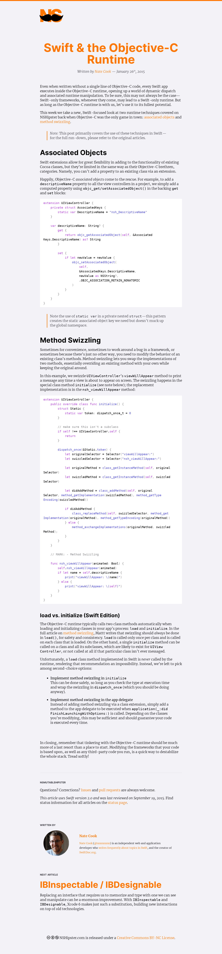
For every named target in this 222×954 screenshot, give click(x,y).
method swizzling (55, 122)
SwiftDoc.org (87, 852)
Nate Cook (103, 71)
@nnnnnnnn (102, 843)
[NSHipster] (51, 19)
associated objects (159, 117)
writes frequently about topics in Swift (123, 847)
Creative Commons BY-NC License (145, 938)
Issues (86, 790)
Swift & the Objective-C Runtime (111, 53)
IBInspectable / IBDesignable (101, 884)
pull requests (109, 790)
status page (117, 802)
